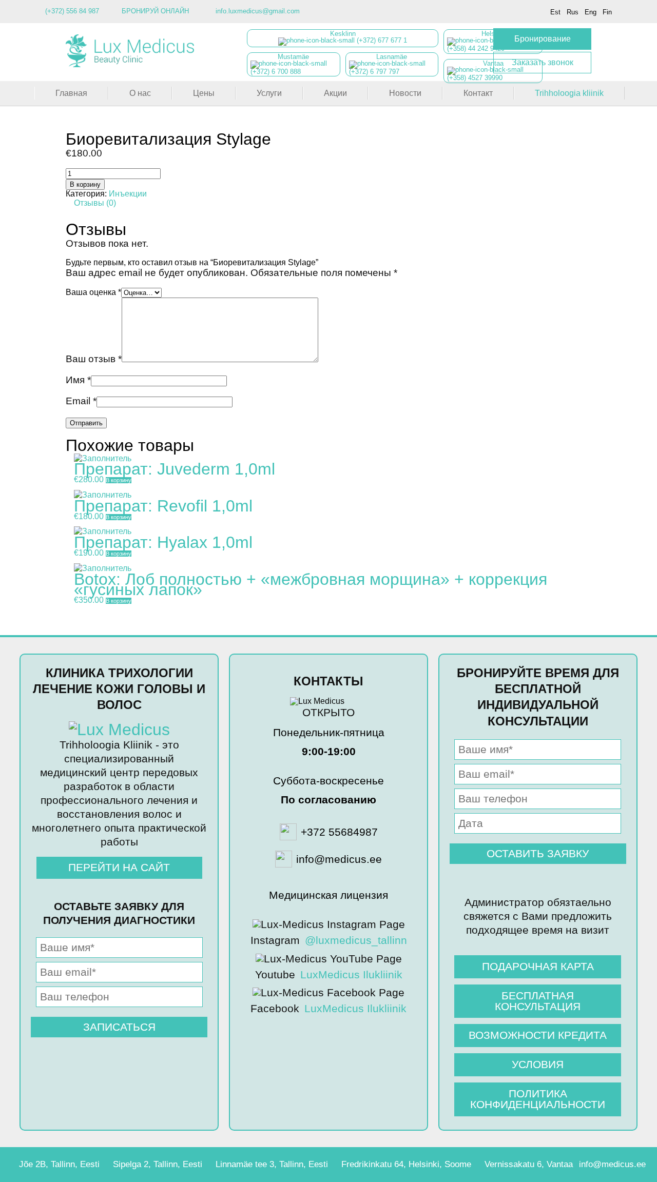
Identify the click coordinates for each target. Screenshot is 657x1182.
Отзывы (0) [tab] (95, 203)
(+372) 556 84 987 (72, 11)
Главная (71, 93)
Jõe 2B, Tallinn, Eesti (59, 1164)
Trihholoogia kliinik (569, 93)
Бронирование (542, 38)
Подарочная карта (538, 966)
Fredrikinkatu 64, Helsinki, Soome (406, 1164)
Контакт (478, 93)
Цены (204, 93)
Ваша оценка (93, 292)
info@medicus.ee (612, 1164)
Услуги (269, 93)
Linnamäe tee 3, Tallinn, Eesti (272, 1164)
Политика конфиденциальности (537, 1099)
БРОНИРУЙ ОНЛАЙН (155, 11)
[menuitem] (555, 12)
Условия (538, 1064)
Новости (405, 93)
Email (81, 401)
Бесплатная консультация (538, 1001)
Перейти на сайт (119, 867)
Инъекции (128, 193)
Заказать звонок (542, 62)
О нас (140, 93)
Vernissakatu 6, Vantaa (529, 1164)
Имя (78, 380)
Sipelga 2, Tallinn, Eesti (157, 1164)
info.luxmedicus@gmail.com (258, 11)
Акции (335, 93)
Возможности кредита (538, 1035)
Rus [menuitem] (572, 12)
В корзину (85, 184)
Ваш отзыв (94, 358)
